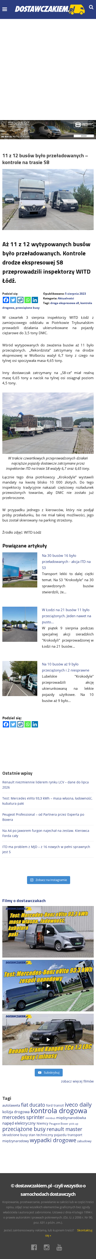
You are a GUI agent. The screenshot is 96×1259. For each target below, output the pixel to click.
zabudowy (84, 1141)
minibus (50, 1118)
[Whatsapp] (27, 300)
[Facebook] (6, 300)
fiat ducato (33, 1104)
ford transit (55, 1105)
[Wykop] (20, 300)
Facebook (35, 1247)
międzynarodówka (71, 1117)
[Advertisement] (48, 69)
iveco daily (78, 1104)
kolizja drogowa (16, 1111)
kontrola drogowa (59, 1110)
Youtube (60, 1247)
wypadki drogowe (53, 1140)
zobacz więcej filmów (77, 1081)
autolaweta (11, 1105)
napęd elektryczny (19, 1123)
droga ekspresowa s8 (64, 303)
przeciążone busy (28, 308)
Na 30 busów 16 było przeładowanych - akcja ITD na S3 (66, 561)
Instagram (48, 1247)
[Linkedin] (35, 300)
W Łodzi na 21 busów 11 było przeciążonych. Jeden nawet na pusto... (66, 615)
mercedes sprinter (23, 1117)
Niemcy (42, 1123)
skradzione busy (15, 1135)
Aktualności (66, 298)
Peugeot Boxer (58, 1123)
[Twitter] (13, 300)
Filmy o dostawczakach (24, 900)
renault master (64, 1129)
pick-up (73, 1123)
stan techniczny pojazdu (48, 1135)
